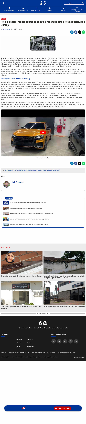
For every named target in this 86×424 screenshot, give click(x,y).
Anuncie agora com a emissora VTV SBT (19, 352)
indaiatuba (49, 170)
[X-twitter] (76, 341)
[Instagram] (59, 341)
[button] (3, 3)
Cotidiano (19, 339)
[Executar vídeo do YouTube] (43, 132)
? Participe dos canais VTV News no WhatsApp (15, 79)
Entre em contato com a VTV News (66, 352)
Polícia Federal (56, 170)
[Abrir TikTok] (65, 341)
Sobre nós (3, 352)
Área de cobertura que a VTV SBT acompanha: (43, 352)
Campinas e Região (31, 170)
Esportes (30, 339)
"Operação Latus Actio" (10, 170)
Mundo (18, 343)
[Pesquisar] (82, 2)
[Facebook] (70, 341)
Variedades (30, 346)
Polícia (3, 18)
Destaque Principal (41, 170)
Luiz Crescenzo (6, 29)
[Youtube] (53, 341)
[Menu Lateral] (3, 3)
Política (18, 346)
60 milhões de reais (21, 170)
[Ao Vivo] (23, 408)
